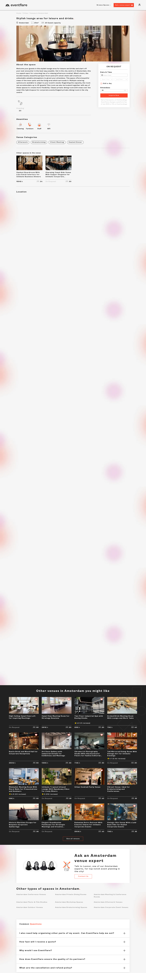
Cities (25, 13)
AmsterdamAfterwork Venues (108, 902)
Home (18, 13)
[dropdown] (139, 5)
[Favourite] (35, 699)
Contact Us (83, 876)
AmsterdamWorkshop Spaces (69, 902)
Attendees (105, 87)
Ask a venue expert (123, 5)
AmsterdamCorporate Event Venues (111, 907)
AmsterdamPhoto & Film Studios (31, 902)
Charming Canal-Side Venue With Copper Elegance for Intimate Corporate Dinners (58, 175)
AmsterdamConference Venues (31, 894)
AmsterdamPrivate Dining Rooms (71, 894)
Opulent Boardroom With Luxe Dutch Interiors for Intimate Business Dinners (28, 175)
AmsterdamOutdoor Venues (29, 907)
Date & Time (106, 72)
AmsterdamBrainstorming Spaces (71, 907)
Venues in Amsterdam (39, 13)
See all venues (73, 839)
